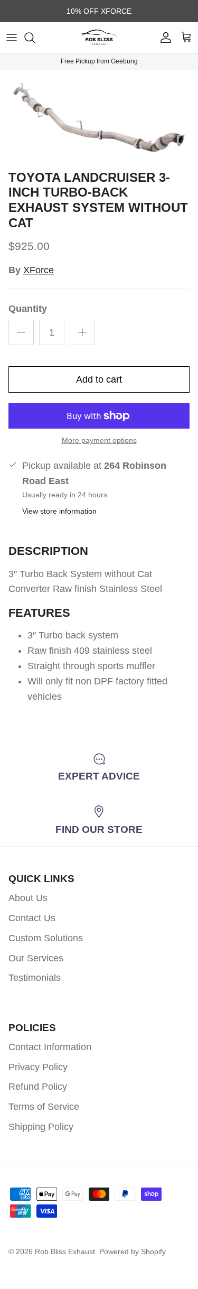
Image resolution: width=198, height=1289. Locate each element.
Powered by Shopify (132, 1251)
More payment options (99, 440)
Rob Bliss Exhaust (65, 1251)
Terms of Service (43, 1106)
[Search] (34, 37)
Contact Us (31, 918)
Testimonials (34, 977)
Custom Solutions (45, 938)
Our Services (35, 958)
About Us (28, 898)
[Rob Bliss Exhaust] (99, 37)
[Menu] (11, 37)
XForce (38, 270)
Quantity (27, 308)
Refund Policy (37, 1086)
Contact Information (49, 1047)
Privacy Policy (38, 1067)
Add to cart (99, 379)
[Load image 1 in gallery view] (99, 117)
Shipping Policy (40, 1126)
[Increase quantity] (82, 332)
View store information (59, 511)
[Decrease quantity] (21, 332)
